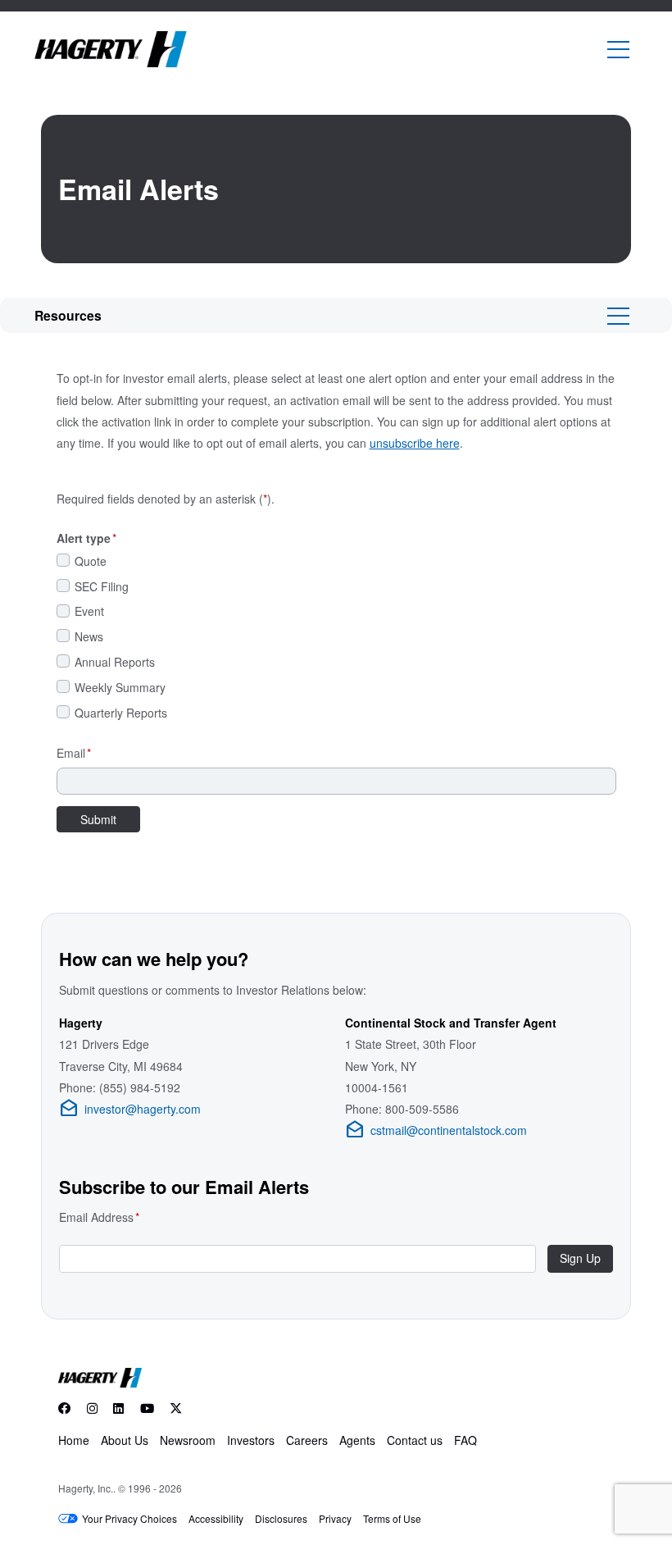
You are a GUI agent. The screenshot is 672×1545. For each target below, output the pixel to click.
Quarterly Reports (121, 713)
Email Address (99, 1216)
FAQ (465, 1440)
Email (74, 752)
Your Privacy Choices (129, 1518)
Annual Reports (115, 662)
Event (89, 611)
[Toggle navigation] (618, 50)
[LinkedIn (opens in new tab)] (118, 1408)
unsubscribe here (415, 443)
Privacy (335, 1518)
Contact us (415, 1440)
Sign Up (580, 1258)
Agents (357, 1440)
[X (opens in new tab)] (176, 1408)
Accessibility (215, 1518)
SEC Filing (102, 587)
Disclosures (281, 1518)
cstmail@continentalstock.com (436, 1130)
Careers (307, 1440)
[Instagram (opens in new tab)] (92, 1408)
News (89, 637)
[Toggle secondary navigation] (618, 315)
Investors (251, 1440)
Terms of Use (392, 1518)
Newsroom (188, 1440)
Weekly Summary (120, 688)
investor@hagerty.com (130, 1108)
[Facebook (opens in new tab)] (68, 1408)
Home (73, 1440)
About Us (124, 1440)
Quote (91, 561)
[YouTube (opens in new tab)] (147, 1408)
